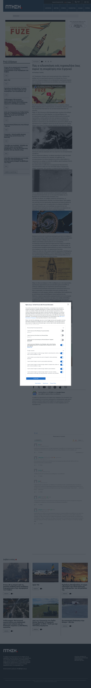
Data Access (45, 383)
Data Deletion (38, 383)
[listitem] (45, 328)
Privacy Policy (53, 383)
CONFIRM (35, 378)
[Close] (68, 305)
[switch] (62, 331)
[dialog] (45, 344)
